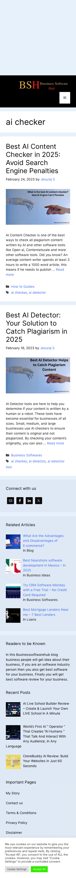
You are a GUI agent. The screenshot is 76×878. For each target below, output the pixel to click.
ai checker (19, 292)
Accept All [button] (39, 869)
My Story (13, 793)
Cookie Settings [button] (17, 869)
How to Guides (22, 286)
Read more (55, 443)
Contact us (14, 803)
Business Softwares (26, 455)
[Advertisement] (38, 37)
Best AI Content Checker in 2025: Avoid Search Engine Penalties (33, 158)
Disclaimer (14, 833)
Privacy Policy (16, 823)
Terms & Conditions (21, 813)
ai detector (37, 292)
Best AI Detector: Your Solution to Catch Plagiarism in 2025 (36, 327)
